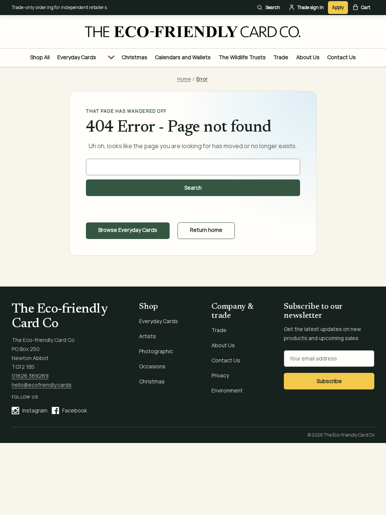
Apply (338, 7)
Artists (147, 336)
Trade (280, 57)
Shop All (40, 57)
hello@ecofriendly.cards (42, 384)
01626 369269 (30, 375)
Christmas (134, 57)
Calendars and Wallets (183, 57)
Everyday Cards (76, 57)
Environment (227, 390)
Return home (206, 229)
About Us (308, 57)
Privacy (220, 375)
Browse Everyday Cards (127, 229)
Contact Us (341, 57)
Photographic (156, 351)
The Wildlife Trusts (242, 57)
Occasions (152, 366)
